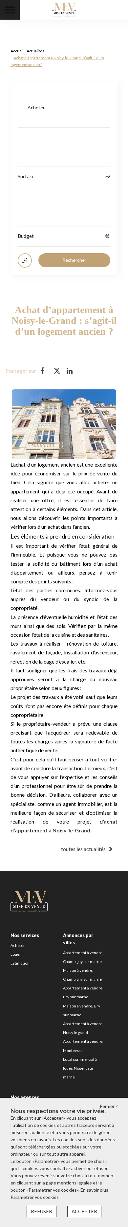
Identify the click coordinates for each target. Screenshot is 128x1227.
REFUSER (41, 1211)
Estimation (20, 963)
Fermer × (109, 1106)
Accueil (17, 50)
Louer (16, 954)
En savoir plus (94, 1190)
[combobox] (64, 107)
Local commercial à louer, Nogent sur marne (80, 1068)
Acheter (18, 945)
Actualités (35, 50)
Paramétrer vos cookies (35, 1197)
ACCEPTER (84, 1211)
